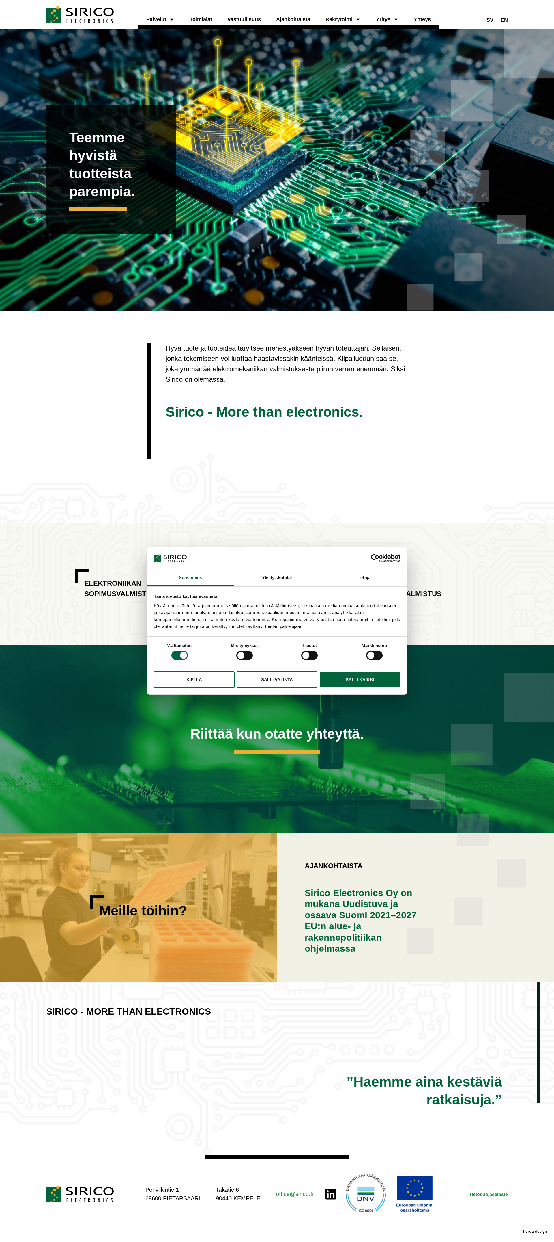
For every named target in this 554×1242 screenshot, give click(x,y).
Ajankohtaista (293, 19)
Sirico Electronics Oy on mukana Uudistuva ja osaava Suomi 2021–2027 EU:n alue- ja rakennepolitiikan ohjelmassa (361, 921)
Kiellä (194, 679)
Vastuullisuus (244, 19)
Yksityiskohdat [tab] (277, 577)
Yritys (383, 19)
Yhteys (422, 19)
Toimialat (201, 19)
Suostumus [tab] (190, 577)
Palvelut (156, 19)
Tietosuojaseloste (488, 1194)
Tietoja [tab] (363, 577)
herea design (535, 1231)
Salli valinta (277, 679)
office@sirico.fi (294, 1194)
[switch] (244, 655)
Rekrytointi (339, 19)
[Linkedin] (331, 1194)
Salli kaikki (360, 679)
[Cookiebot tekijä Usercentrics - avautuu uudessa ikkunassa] (375, 558)
